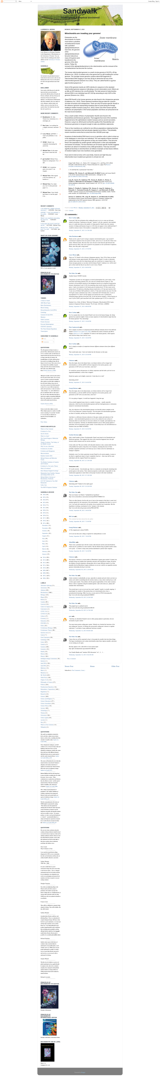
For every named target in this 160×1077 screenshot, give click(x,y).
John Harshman (73, 236)
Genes (42, 642)
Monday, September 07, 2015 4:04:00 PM (80, 267)
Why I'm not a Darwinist (47, 446)
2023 (44, 502)
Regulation (44, 691)
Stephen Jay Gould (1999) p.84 (49, 822)
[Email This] (97, 208)
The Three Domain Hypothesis (49, 329)
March (44, 549)
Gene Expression (45, 637)
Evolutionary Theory (46, 630)
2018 (44, 515)
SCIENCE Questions (46, 326)
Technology (44, 710)
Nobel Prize (44, 677)
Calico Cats (44, 485)
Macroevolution (45, 453)
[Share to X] (101, 208)
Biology (43, 595)
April (43, 546)
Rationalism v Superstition (48, 689)
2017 (44, 518)
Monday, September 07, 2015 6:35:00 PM (80, 354)
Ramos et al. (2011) (78, 333)
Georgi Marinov (73, 388)
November (45, 528)
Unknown (72, 360)
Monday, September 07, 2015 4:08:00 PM (80, 306)
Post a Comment (71, 658)
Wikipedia (43, 727)
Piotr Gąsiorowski (74, 327)
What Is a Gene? (45, 436)
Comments (46, 342)
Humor (43, 656)
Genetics (43, 644)
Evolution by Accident (46, 448)
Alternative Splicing (46, 585)
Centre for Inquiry (46, 606)
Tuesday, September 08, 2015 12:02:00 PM (80, 486)
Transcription (44, 331)
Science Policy (45, 706)
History (43, 654)
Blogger (83, 1072)
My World (43, 675)
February (44, 551)
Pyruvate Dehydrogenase (47, 324)
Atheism (43, 590)
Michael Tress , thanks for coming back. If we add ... (50, 228)
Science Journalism (46, 703)
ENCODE (43, 623)
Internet (43, 661)
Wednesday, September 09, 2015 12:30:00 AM (81, 569)
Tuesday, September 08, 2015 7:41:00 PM (80, 551)
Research (43, 694)
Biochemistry (44, 592)
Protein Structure (45, 322)
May (43, 543)
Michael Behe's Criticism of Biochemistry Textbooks (48, 477)
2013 (44, 560)
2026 (44, 494)
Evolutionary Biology (46, 628)
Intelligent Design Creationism (49, 658)
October (44, 530)
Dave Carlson (73, 218)
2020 (44, 510)
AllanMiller (72, 542)
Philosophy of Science (47, 682)
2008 (44, 573)
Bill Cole (71, 516)
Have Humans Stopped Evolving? (49, 470)
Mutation (43, 317)
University (43, 715)
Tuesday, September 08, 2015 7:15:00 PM (80, 521)
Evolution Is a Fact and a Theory (49, 466)
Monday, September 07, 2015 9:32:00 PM (80, 429)
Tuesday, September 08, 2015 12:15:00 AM (80, 460)
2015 (44, 523)
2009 (44, 570)
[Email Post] (109, 207)
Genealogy (43, 312)
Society (43, 708)
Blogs (42, 597)
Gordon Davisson (74, 435)
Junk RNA (43, 665)
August (44, 536)
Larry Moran (73, 207)
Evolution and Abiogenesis (48, 451)
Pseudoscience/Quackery (47, 687)
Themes (43, 713)
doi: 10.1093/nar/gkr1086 (94, 193)
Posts (44, 338)
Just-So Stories (44, 433)
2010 (44, 568)
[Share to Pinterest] (105, 208)
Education (43, 621)
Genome (71, 210)
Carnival (43, 604)
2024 (44, 499)
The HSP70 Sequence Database (49, 487)
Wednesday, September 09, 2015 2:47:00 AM (81, 610)
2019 (44, 513)
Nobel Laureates (45, 319)
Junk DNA (43, 663)
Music (42, 670)
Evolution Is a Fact (46, 431)
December (45, 525)
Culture (43, 616)
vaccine (43, 720)
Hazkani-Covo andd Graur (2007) (82, 331)
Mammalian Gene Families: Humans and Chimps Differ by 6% (50, 473)
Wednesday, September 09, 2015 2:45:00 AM (81, 597)
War (42, 722)
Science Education (46, 701)
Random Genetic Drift (46, 456)
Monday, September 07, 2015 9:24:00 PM (80, 382)
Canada (43, 602)
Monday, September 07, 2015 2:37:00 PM (80, 249)
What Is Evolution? (46, 468)
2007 (44, 575)
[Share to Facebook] (103, 208)
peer (70, 616)
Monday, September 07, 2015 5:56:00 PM (80, 338)
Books (42, 599)
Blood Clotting (44, 307)
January (44, 554)
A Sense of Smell (45, 300)
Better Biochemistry (46, 305)
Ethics (42, 625)
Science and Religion (46, 698)
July (43, 538)
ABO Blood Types (45, 303)
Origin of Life (45, 680)
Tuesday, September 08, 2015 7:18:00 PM (80, 536)
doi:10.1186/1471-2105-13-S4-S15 (78, 176)
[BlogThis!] (99, 208)
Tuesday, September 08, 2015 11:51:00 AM (80, 475)
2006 (44, 578)
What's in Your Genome (47, 429)
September (45, 533)
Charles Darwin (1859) (47, 403)
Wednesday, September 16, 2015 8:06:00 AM (81, 630)
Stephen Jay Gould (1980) (52, 786)
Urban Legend (45, 717)
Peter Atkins (44, 422)
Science (43, 696)
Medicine (43, 668)
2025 (44, 497)
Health (42, 651)
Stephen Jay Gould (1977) (46, 770)
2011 (44, 565)
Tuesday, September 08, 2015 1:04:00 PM (80, 510)
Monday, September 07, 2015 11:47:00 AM (80, 230)
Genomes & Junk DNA (47, 315)
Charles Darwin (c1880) (49, 370)
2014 (44, 557)
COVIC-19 (44, 611)
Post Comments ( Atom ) (78, 670)
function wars (44, 632)
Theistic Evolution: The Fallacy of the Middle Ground (50, 443)
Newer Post (69, 666)
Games (43, 635)
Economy (43, 618)
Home (92, 666)
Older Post (115, 666)
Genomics (43, 649)
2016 (44, 520)
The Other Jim (73, 273)
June (43, 541)
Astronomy (44, 587)
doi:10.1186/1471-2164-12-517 (77, 201)
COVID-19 (44, 613)
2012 (44, 562)
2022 (44, 505)
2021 (44, 507)
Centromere (44, 609)
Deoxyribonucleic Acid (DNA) (49, 310)
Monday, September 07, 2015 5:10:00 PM (80, 321)
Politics (43, 684)
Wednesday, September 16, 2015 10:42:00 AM (81, 655)
